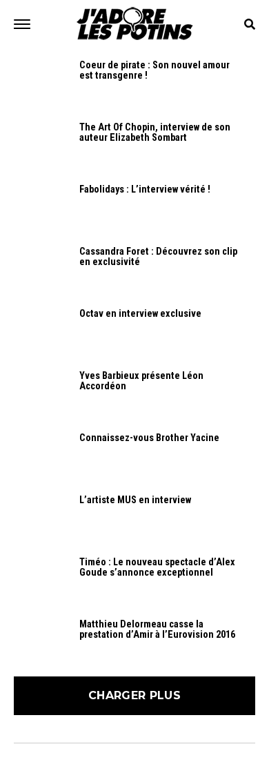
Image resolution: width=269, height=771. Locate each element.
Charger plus (134, 695)
